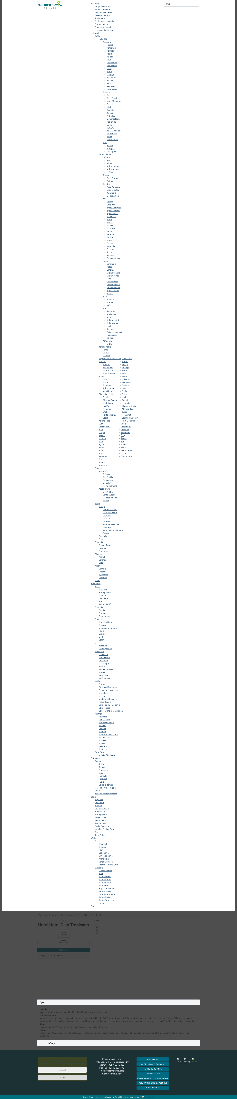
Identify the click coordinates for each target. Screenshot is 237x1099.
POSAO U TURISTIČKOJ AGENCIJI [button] (153, 1083)
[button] (118, 1002)
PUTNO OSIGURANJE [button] (153, 1069)
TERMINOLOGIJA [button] (153, 1073)
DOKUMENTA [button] (152, 1059)
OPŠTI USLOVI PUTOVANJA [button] (152, 1064)
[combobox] (181, 4)
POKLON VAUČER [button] (153, 1088)
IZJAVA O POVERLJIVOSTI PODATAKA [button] (152, 1078)
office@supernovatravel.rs (111, 1071)
